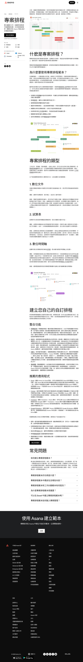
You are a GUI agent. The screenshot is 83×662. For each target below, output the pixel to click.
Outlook (33, 391)
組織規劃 (33, 566)
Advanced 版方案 (17, 566)
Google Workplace (36, 408)
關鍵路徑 (75, 256)
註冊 (41, 531)
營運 (50, 556)
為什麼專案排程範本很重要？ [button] (43, 490)
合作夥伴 (15, 634)
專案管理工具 (62, 87)
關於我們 (33, 602)
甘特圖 (49, 249)
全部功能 (15, 553)
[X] (44, 654)
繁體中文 (33, 654)
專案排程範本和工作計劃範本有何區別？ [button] (48, 485)
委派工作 (40, 431)
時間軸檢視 (34, 328)
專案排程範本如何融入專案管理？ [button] (45, 500)
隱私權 (33, 631)
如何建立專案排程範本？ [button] (41, 458)
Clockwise (34, 399)
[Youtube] (55, 654)
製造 (50, 581)
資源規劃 (33, 572)
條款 (66, 654)
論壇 (13, 615)
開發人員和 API (16, 631)
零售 (50, 572)
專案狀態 (46, 117)
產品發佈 (33, 569)
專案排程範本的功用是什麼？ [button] (43, 475)
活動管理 (33, 550)
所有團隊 (51, 591)
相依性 (35, 100)
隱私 (69, 654)
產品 (50, 562)
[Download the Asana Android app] (28, 657)
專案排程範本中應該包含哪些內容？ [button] (46, 480)
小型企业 (51, 550)
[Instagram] (50, 654)
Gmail (32, 380)
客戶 (32, 609)
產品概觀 (15, 550)
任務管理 (33, 581)
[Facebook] (53, 654)
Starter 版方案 (16, 562)
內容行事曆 (34, 553)
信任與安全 (34, 627)
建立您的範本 (10, 35)
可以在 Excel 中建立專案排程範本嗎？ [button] (47, 495)
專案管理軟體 (33, 168)
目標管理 (33, 559)
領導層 (33, 606)
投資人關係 (34, 624)
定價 (13, 559)
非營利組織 (52, 584)
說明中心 (15, 602)
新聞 (32, 621)
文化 (32, 618)
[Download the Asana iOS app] (17, 657)
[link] (5, 14)
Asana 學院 (15, 609)
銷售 (50, 566)
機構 (50, 587)
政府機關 (51, 575)
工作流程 (41, 111)
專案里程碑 (36, 433)
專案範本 (15, 624)
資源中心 (15, 618)
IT (49, 559)
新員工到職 (34, 562)
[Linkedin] (47, 654)
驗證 (13, 612)
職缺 (32, 612)
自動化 (33, 352)
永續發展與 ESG (35, 637)
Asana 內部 (34, 615)
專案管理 (38, 65)
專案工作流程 (65, 262)
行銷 (50, 553)
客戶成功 (15, 627)
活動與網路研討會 (17, 621)
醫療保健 (51, 569)
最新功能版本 (16, 556)
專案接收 (33, 578)
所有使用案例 (34, 584)
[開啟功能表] (77, 2)
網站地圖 (15, 637)
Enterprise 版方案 (17, 569)
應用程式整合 (16, 572)
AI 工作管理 (15, 575)
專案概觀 (33, 364)
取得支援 (15, 606)
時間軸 (39, 95)
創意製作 (33, 556)
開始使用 (72, 2)
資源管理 (15, 581)
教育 (50, 578)
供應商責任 (34, 634)
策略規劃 (33, 575)
